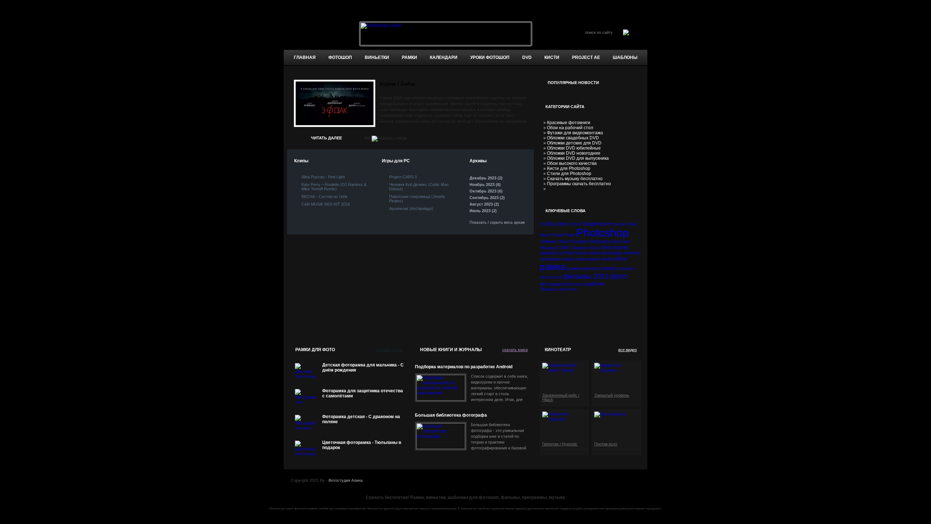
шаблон (594, 284)
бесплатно (615, 247)
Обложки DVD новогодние (573, 153)
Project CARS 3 (403, 177)
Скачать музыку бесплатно (575, 178)
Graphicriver (597, 224)
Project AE (586, 57)
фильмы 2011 (586, 276)
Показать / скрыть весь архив (497, 222)
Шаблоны (625, 57)
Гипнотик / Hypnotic (560, 444)
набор (568, 259)
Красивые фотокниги (568, 122)
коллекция (550, 259)
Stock (563, 241)
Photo (569, 235)
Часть (594, 247)
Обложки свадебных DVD (573, 137)
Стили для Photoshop (569, 173)
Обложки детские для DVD (574, 143)
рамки (573, 268)
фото (618, 276)
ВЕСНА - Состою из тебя (324, 196)
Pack (557, 235)
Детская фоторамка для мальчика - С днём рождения (363, 367)
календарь (612, 252)
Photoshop (602, 233)
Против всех (606, 444)
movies (620, 224)
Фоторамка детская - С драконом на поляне (361, 419)
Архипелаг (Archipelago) (411, 208)
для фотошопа (573, 252)
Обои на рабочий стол (570, 127)
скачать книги (515, 350)
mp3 (632, 224)
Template (579, 241)
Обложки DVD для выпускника (578, 158)
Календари (443, 57)
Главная (305, 57)
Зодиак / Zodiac (397, 84)
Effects (563, 224)
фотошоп (340, 57)
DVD (527, 57)
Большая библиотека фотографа (451, 415)
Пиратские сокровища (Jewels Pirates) (417, 198)
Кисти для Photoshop (568, 168)
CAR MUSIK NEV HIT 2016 (325, 204)
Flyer (576, 224)
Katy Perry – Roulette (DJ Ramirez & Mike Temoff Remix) (334, 186)
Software (548, 241)
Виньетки (377, 57)
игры (595, 252)
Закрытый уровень (611, 395)
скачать (608, 268)
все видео (627, 350)
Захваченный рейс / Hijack (560, 397)
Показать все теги (558, 289)
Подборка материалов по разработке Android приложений (463, 367)
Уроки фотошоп (490, 57)
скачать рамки (389, 350)
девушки (548, 252)
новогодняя (588, 259)
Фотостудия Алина (345, 480)
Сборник (578, 247)
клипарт (632, 252)
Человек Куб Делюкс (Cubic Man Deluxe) (418, 186)
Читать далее (326, 138)
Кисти (551, 57)
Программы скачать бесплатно (579, 183)
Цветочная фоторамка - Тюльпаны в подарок (361, 445)
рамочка (588, 268)
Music (545, 235)
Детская (621, 241)
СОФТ (562, 247)
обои (621, 258)
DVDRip (548, 224)
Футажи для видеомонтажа (575, 132)
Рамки (409, 57)
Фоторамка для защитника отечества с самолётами (362, 393)
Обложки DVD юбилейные (574, 148)
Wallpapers (601, 241)
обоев (607, 259)
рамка (553, 267)
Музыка (547, 247)
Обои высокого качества (572, 163)
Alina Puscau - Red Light (323, 177)
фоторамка (551, 284)
